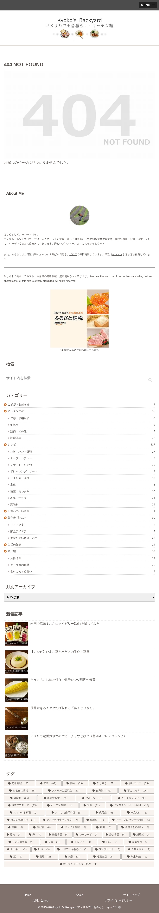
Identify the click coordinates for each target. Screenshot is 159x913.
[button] (150, 380)
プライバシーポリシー (118, 900)
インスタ (117, 254)
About (79, 894)
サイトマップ (131, 894)
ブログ (73, 254)
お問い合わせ (40, 900)
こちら (86, 243)
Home (27, 894)
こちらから (93, 349)
